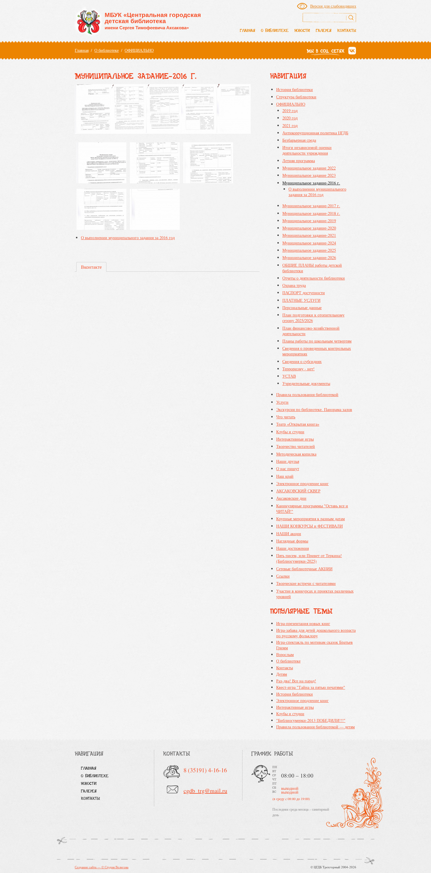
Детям (281, 674)
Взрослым (285, 654)
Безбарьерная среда (299, 140)
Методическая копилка (296, 454)
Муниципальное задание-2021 (309, 235)
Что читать (285, 417)
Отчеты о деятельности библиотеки (313, 278)
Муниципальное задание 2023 (309, 175)
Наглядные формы (292, 541)
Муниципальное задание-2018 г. (311, 213)
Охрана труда (294, 285)
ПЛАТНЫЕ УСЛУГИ (301, 300)
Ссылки (283, 576)
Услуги (282, 402)
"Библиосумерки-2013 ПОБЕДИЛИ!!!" (310, 720)
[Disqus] (167, 358)
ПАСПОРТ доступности (303, 292)
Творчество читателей (295, 446)
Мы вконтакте (352, 51)
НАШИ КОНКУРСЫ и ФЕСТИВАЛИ (309, 526)
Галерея (323, 31)
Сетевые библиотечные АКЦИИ (304, 568)
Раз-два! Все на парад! (296, 681)
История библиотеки (294, 89)
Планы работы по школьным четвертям (317, 341)
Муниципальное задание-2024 (309, 243)
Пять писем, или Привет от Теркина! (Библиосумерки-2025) (309, 558)
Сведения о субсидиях (302, 361)
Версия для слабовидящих (333, 6)
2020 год (290, 118)
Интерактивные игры (295, 439)
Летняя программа (298, 160)
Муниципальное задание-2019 (309, 220)
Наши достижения (292, 548)
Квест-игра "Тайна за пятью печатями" (310, 687)
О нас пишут (287, 468)
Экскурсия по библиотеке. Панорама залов (314, 409)
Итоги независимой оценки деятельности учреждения (307, 150)
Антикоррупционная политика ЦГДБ (315, 133)
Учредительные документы (306, 383)
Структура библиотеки (296, 97)
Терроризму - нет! (298, 369)
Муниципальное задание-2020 (309, 228)
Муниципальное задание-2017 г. (311, 205)
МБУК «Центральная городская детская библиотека (153, 20)
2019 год (290, 110)
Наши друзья (287, 461)
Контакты (346, 31)
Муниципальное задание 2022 (309, 168)
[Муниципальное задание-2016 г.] (101, 164)
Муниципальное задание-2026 (309, 257)
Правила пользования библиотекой (307, 394)
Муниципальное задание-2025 (309, 250)
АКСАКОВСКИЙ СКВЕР (298, 491)
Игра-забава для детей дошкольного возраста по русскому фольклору (316, 633)
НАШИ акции (288, 533)
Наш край (284, 476)
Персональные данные (302, 307)
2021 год (290, 125)
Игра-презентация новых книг (303, 623)
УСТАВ (289, 376)
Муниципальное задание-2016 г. (311, 183)
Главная (247, 31)
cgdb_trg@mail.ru (205, 791)
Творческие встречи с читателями (306, 583)
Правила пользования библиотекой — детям (315, 727)
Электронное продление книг (302, 483)
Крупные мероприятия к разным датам (310, 518)
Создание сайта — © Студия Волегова (101, 867)
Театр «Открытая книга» (297, 424)
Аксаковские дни (291, 498)
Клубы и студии (290, 431)
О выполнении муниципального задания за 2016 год (128, 237)
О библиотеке (275, 31)
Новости (302, 31)
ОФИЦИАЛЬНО (139, 50)
